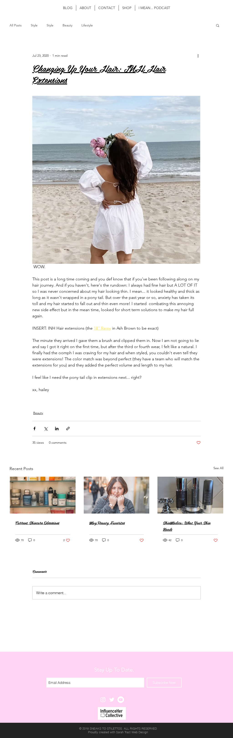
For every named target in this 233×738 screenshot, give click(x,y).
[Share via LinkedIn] (57, 428)
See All (218, 468)
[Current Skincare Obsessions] (43, 495)
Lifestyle (87, 25)
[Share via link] (68, 428)
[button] (217, 25)
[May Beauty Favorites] (116, 495)
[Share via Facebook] (34, 428)
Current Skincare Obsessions (37, 522)
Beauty (67, 25)
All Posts (16, 25)
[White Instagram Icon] (103, 699)
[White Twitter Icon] (112, 699)
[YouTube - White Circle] (120, 699)
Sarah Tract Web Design (132, 732)
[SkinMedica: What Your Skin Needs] (190, 495)
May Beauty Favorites (107, 522)
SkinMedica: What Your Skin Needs (186, 525)
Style (34, 25)
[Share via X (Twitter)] (45, 428)
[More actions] (198, 55)
